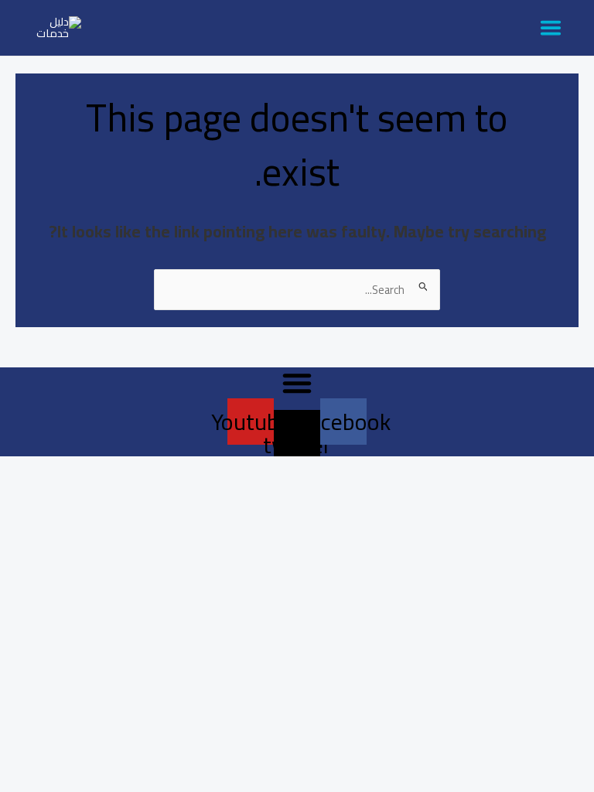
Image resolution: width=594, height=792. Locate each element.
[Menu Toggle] (297, 382)
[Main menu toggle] (551, 28)
